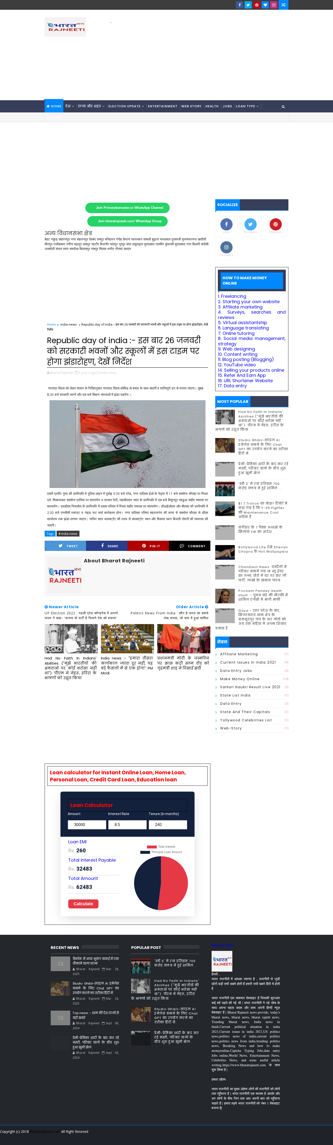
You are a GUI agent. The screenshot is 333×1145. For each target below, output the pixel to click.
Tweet (72, 546)
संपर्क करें (54, 118)
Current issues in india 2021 (248, 662)
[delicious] (283, 1137)
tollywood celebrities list (246, 720)
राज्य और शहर (89, 106)
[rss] (258, 1137)
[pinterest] (256, 5)
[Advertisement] (199, 59)
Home (56, 106)
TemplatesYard (48, 1137)
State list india (235, 695)
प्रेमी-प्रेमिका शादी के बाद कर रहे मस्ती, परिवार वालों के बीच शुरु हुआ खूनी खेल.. (263, 468)
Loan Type (245, 106)
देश (68, 106)
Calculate (83, 903)
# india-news (68, 533)
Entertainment (162, 106)
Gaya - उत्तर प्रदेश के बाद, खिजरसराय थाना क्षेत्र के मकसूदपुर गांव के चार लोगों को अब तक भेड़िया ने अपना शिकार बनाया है (251, 619)
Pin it (155, 546)
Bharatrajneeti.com (45, 1131)
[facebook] (239, 5)
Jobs (227, 106)
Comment (197, 546)
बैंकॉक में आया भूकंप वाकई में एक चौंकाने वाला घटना (96, 961)
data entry (231, 703)
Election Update (124, 106)
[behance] (266, 1137)
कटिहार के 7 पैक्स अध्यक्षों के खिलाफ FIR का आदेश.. (260, 529)
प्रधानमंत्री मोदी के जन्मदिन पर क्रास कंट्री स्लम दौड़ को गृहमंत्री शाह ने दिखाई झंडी (183, 663)
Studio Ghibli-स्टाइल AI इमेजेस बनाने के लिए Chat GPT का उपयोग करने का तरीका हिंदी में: (263, 447)
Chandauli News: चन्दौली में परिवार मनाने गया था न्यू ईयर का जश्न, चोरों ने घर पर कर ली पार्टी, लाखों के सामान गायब (262, 574)
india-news (68, 324)
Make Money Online (240, 679)
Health (212, 106)
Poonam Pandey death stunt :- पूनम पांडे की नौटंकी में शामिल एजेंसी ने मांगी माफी (263, 595)
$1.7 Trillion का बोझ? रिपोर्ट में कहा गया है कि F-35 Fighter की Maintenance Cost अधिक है (263, 510)
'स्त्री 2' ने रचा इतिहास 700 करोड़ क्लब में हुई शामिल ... (260, 485)
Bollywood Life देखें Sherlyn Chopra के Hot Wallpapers (263, 549)
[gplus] (223, 1137)
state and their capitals (245, 711)
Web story (191, 106)
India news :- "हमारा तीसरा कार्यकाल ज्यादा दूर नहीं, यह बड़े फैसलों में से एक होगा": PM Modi (127, 666)
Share (113, 546)
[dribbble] (249, 1137)
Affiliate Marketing (239, 654)
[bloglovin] (265, 5)
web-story (231, 728)
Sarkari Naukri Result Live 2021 (250, 687)
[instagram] (273, 5)
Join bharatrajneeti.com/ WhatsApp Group (130, 221)
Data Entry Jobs (236, 670)
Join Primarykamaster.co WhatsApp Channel (129, 207)
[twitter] (248, 5)
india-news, (108, 372)
